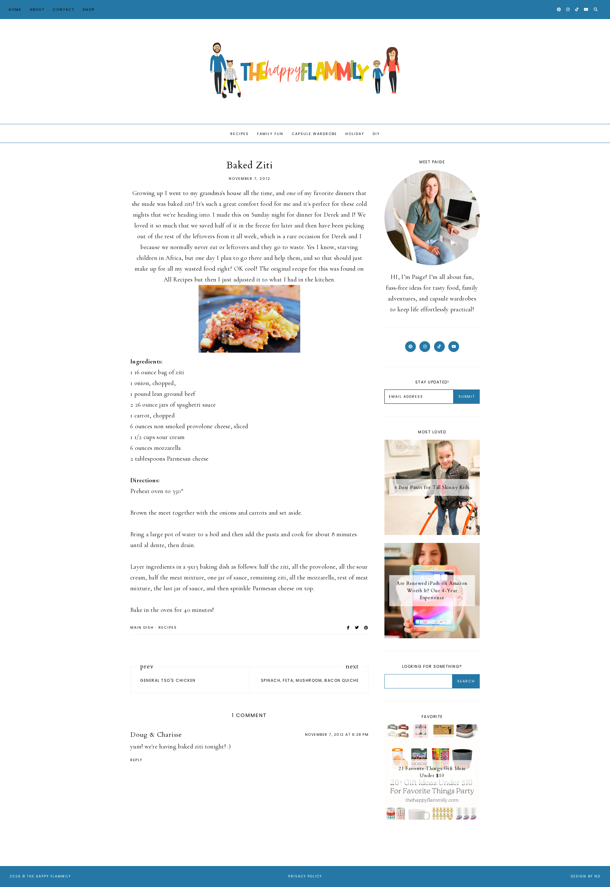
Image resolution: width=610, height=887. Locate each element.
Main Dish (142, 627)
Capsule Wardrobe (314, 133)
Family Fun (270, 133)
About (37, 9)
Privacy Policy (305, 876)
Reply (136, 759)
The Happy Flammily (49, 876)
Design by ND (585, 876)
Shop (89, 9)
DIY (376, 133)
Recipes (239, 133)
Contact (63, 9)
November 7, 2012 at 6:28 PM (337, 734)
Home (15, 9)
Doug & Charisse (156, 734)
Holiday (354, 133)
